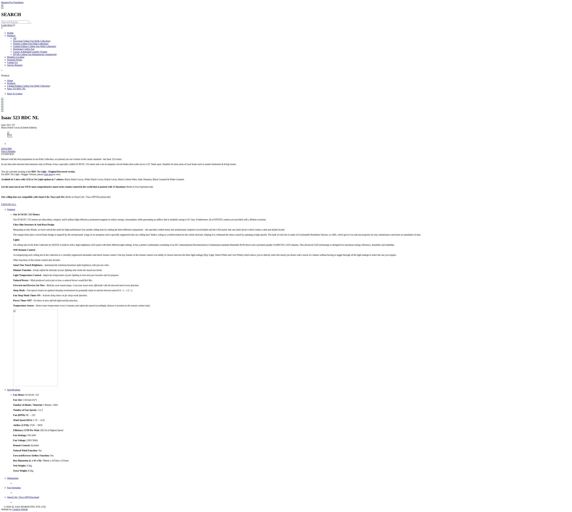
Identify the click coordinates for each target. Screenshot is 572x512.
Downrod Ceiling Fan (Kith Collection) (31, 41)
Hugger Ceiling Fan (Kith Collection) (30, 43)
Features (11, 209)
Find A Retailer (8, 151)
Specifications (13, 390)
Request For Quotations (12, 2)
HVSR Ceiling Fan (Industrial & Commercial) (35, 54)
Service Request (14, 65)
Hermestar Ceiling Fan (23, 49)
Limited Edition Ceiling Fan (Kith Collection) (34, 46)
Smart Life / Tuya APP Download (23, 497)
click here (48, 174)
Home (10, 80)
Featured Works (14, 59)
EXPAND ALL (8, 204)
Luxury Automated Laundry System (30, 51)
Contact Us (12, 62)
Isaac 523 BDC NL (16, 88)
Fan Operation (14, 487)
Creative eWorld (20, 509)
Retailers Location (15, 57)
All (14, 38)
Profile (10, 33)
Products (11, 35)
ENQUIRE (6, 148)
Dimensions (12, 478)
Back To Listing (14, 93)
